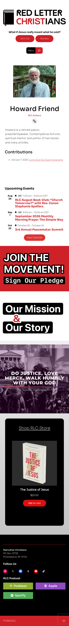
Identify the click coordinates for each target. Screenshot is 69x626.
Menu (31, 50)
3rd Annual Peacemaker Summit (39, 229)
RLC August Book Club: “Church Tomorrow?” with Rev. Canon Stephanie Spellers (39, 203)
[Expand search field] (39, 50)
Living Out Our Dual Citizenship (46, 159)
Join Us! (25, 38)
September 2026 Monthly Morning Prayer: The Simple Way (39, 218)
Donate (44, 38)
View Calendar (34, 237)
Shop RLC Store (34, 428)
